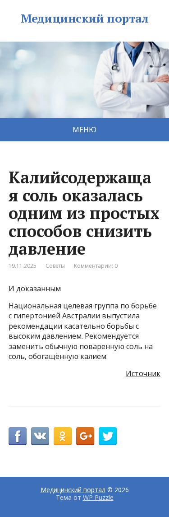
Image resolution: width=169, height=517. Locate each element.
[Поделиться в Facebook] (18, 436)
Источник (143, 373)
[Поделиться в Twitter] (108, 436)
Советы (55, 266)
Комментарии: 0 (96, 266)
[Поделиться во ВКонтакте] (40, 436)
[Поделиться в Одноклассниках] (63, 436)
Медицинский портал (85, 18)
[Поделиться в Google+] (85, 436)
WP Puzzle (98, 497)
